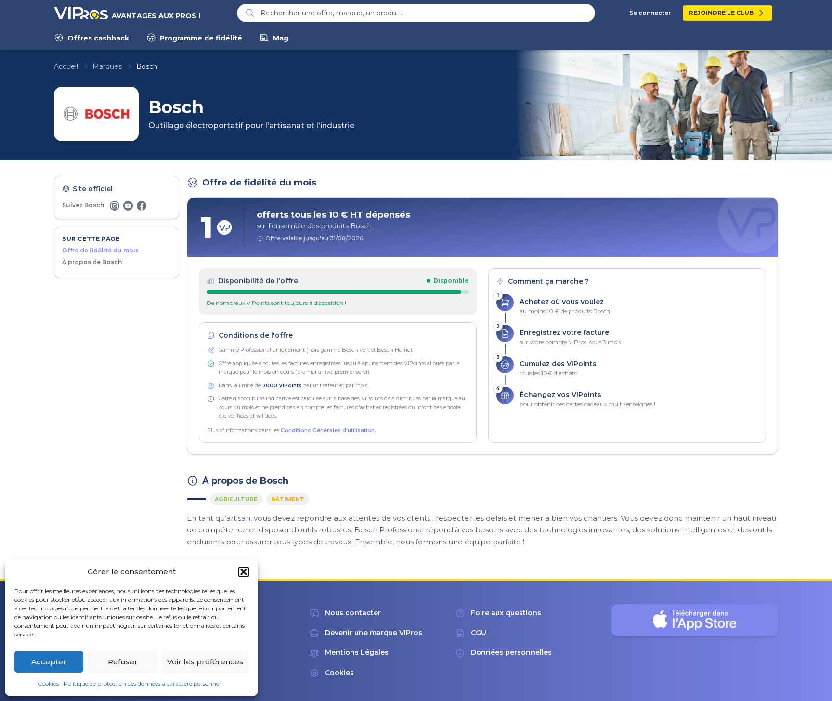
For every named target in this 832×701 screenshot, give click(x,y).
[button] (243, 572)
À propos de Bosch (92, 261)
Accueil (66, 66)
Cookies (48, 683)
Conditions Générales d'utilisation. (328, 430)
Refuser (123, 661)
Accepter (48, 661)
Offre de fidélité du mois (100, 250)
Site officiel (93, 189)
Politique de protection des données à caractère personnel (142, 683)
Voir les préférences (205, 661)
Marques (107, 66)
